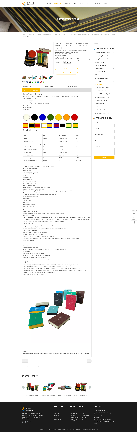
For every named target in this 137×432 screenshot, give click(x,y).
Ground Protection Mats (102, 52)
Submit (104, 157)
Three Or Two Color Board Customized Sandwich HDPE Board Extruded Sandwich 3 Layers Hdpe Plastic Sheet (64, 395)
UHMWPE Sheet (100, 68)
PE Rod (97, 107)
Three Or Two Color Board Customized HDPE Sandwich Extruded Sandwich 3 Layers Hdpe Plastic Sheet (48, 395)
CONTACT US (57, 420)
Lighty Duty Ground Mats (102, 59)
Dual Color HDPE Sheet (102, 87)
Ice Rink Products (100, 110)
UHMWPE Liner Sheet (101, 78)
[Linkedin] (25, 422)
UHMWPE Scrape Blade (102, 97)
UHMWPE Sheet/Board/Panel (38, 350)
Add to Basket (65, 73)
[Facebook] (23, 422)
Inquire (65, 69)
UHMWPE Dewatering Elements (104, 94)
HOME (56, 411)
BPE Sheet (98, 75)
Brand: (47, 86)
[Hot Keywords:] (113, 3)
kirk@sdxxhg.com (102, 3)
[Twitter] (28, 422)
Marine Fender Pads (101, 65)
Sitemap (83, 429)
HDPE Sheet (98, 81)
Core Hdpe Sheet (27, 369)
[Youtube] (31, 422)
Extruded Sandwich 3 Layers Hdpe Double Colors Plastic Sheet (65, 366)
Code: (68, 86)
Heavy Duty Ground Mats (102, 56)
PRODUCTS (57, 413)
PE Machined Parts (100, 91)
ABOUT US (57, 415)
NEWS (55, 417)
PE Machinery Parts (101, 100)
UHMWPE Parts (86, 415)
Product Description (30, 90)
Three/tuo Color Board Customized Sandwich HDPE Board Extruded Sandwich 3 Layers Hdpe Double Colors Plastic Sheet (81, 395)
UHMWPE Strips (100, 103)
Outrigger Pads (99, 62)
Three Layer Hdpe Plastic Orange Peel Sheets (34, 366)
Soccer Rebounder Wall (102, 113)
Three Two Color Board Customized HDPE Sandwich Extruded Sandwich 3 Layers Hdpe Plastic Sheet (32, 395)
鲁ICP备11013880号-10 (92, 429)
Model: (24, 86)
